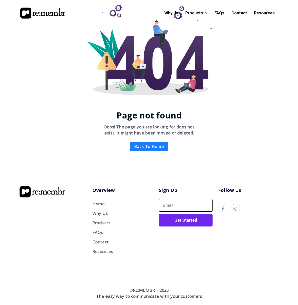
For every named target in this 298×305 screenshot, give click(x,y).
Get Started (185, 220)
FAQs (219, 12)
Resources (264, 12)
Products (101, 223)
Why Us (171, 12)
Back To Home (149, 146)
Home (98, 204)
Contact (239, 12)
